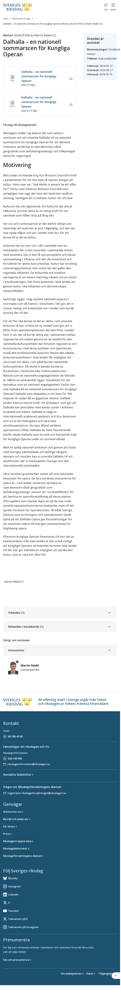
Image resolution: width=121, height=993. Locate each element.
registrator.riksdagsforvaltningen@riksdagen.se (37, 793)
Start (5, 18)
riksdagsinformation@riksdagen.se (29, 764)
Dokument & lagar (21, 18)
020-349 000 (15, 758)
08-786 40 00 (15, 736)
